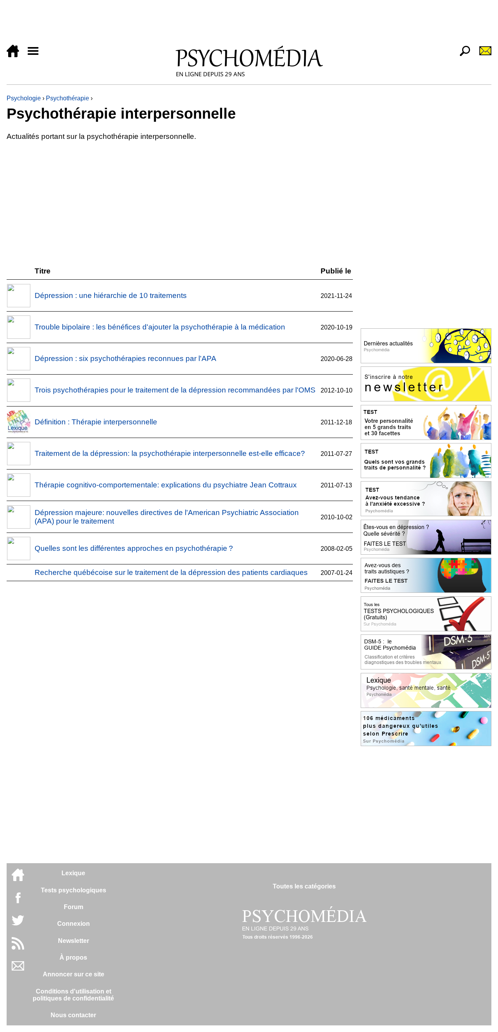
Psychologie (24, 98)
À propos (73, 957)
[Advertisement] (240, 24)
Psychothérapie (67, 98)
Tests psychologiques (73, 890)
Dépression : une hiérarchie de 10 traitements (111, 295)
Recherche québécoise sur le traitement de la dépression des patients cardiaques (171, 572)
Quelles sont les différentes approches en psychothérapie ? (134, 548)
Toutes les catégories (304, 886)
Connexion (73, 923)
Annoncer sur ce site (73, 974)
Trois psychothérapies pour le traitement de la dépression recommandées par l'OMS (175, 390)
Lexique (73, 873)
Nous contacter (73, 1015)
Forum (73, 907)
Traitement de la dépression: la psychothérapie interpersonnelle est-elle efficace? (170, 453)
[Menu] (36, 55)
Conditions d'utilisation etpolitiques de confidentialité (73, 995)
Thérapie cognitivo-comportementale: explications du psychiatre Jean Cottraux (166, 485)
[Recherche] (461, 55)
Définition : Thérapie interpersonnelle (96, 422)
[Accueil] (16, 55)
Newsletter (73, 940)
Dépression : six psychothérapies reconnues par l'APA (125, 358)
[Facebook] (18, 901)
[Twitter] (18, 924)
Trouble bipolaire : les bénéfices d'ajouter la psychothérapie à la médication (160, 327)
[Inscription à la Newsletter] (482, 55)
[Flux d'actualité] (18, 947)
